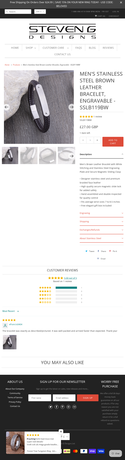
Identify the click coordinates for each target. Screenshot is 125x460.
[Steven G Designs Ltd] (62, 32)
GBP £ (38, 11)
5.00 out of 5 (70, 278)
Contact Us (62, 54)
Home (15, 47)
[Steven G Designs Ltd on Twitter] (51, 407)
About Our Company (14, 388)
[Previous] (6, 107)
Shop (29, 47)
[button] (86, 116)
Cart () (101, 16)
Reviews (108, 47)
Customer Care (54, 47)
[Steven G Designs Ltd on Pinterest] (62, 407)
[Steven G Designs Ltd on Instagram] (68, 407)
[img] (9, 320)
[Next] (71, 107)
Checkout (114, 16)
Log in (115, 11)
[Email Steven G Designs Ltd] (74, 407)
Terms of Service (15, 397)
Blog (92, 47)
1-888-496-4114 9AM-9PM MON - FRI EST (90, 11)
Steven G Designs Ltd (66, 443)
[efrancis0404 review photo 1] (9, 342)
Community (15, 393)
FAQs (78, 47)
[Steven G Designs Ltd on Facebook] (57, 407)
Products (16, 64)
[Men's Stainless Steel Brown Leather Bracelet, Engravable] (39, 107)
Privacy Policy (15, 401)
